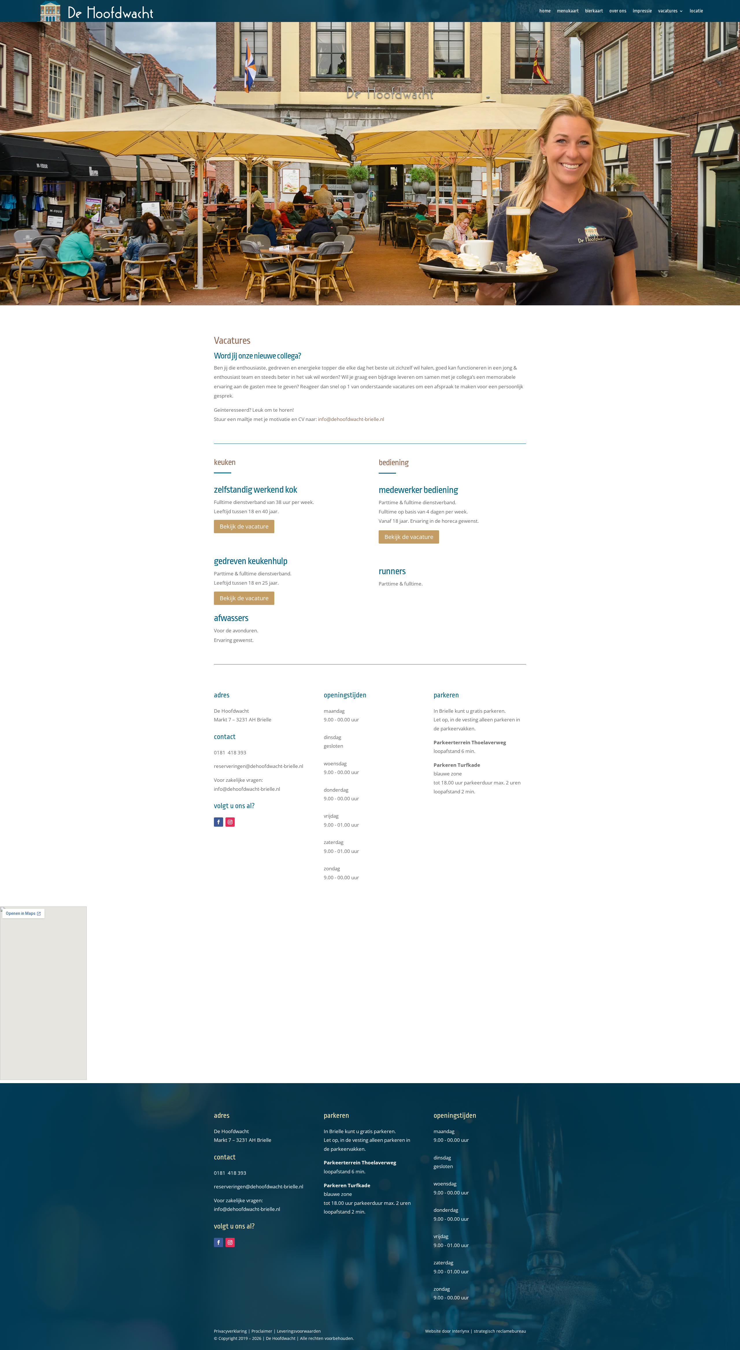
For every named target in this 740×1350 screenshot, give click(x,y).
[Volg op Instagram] (230, 822)
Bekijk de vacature (244, 526)
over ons (617, 11)
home (545, 11)
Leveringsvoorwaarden (299, 1331)
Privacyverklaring (230, 1331)
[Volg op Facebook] (218, 822)
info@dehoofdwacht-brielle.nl (351, 419)
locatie (696, 11)
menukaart (568, 11)
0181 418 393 (230, 752)
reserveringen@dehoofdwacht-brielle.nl (258, 766)
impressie (642, 11)
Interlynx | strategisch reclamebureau (489, 1331)
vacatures (668, 11)
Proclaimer (261, 1331)
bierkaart (594, 11)
